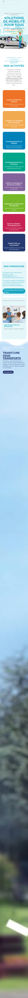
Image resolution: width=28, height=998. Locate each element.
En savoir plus (8, 372)
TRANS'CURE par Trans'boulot (14, 244)
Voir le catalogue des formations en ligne (14, 291)
